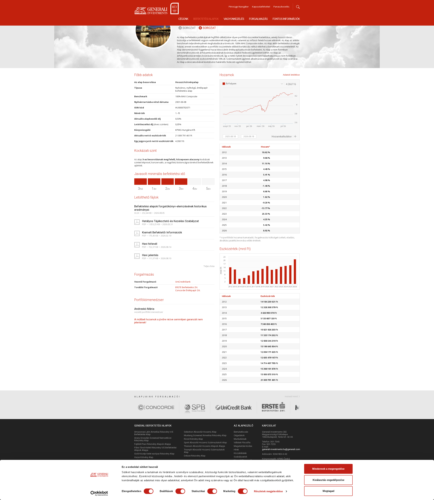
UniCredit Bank (183, 281)
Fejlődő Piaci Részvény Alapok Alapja (152, 444)
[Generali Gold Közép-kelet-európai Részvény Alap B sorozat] (9, 37)
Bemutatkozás (241, 432)
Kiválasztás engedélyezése (328, 479)
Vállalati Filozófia (242, 442)
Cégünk (183, 18)
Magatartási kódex (243, 446)
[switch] (180, 491)
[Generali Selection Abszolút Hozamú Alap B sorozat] (424, 37)
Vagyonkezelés (234, 18)
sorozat (187, 28)
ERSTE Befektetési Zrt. (186, 287)
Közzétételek (240, 453)
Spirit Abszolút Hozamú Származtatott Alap (205, 442)
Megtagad (328, 490)
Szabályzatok (240, 456)
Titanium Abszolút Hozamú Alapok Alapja (204, 446)
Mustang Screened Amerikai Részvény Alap (205, 435)
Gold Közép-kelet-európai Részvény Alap (154, 453)
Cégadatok (239, 435)
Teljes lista (209, 266)
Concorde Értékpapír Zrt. (187, 290)
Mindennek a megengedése (328, 468)
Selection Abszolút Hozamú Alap (200, 432)
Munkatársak (240, 439)
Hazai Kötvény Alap (143, 457)
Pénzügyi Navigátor (239, 6)
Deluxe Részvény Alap (194, 455)
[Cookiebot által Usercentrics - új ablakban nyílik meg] (99, 493)
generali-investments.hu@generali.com (281, 449)
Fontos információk (286, 18)
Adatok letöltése (291, 74)
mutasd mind (291, 396)
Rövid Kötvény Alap (193, 439)
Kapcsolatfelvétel (261, 6)
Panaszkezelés (281, 6)
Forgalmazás (258, 18)
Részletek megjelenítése (268, 491)
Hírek (236, 449)
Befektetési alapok (206, 18)
